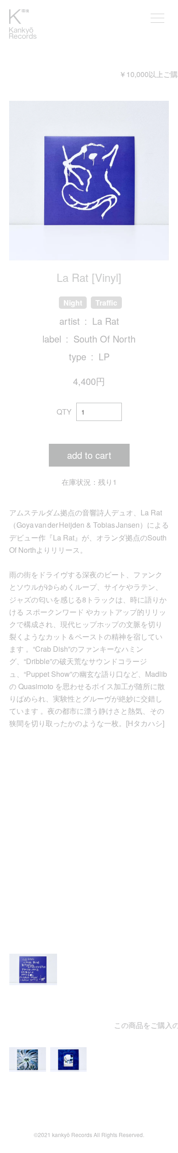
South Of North (104, 338)
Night (72, 302)
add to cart (89, 455)
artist (69, 320)
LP (104, 356)
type (77, 356)
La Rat (105, 320)
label (51, 338)
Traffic (106, 302)
